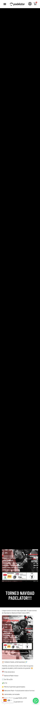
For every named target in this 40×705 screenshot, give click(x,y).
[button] (5, 4)
